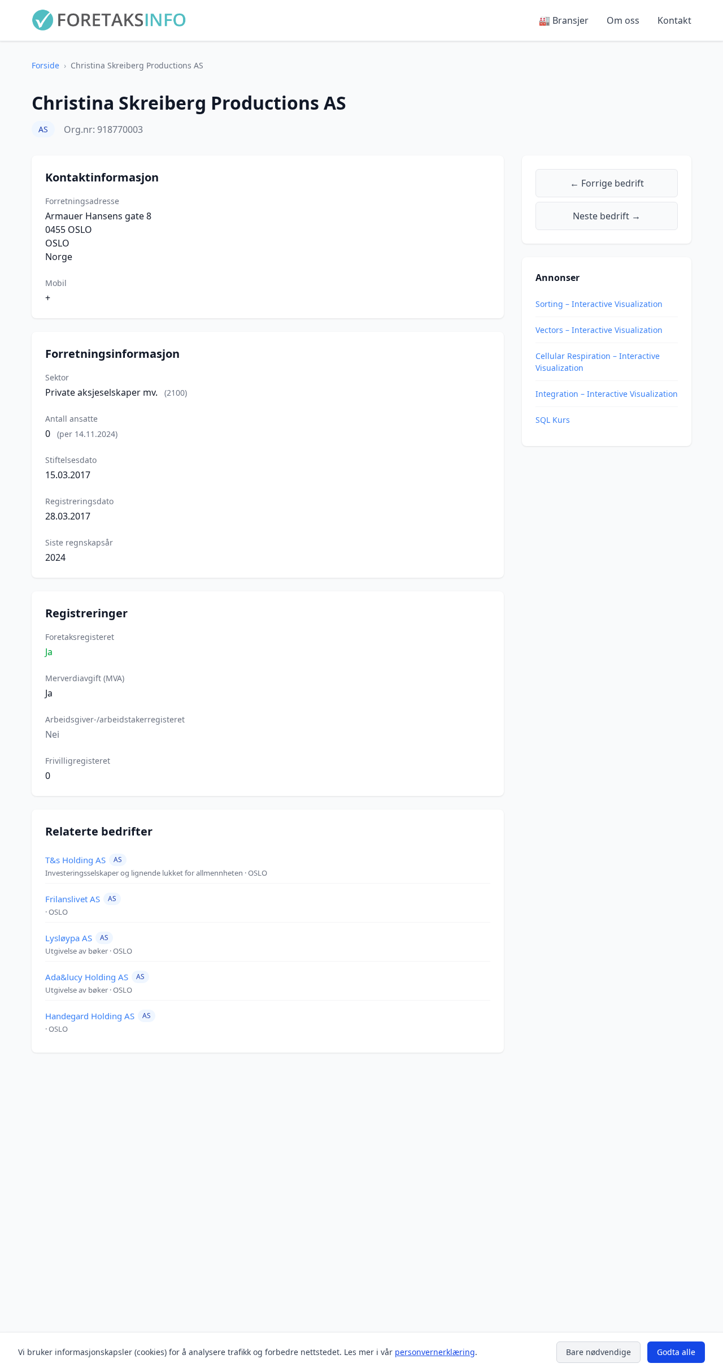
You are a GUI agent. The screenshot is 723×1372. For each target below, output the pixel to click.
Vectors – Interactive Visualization (599, 329)
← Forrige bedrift (607, 183)
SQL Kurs (552, 419)
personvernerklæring (435, 1352)
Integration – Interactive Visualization (606, 393)
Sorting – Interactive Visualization (599, 303)
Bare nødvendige (598, 1352)
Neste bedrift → (607, 216)
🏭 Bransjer (564, 20)
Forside (45, 65)
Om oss (623, 20)
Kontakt (674, 20)
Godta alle (676, 1352)
